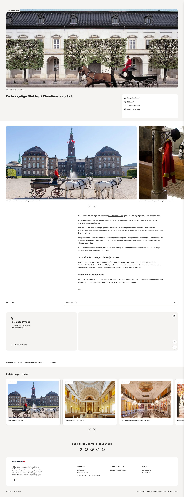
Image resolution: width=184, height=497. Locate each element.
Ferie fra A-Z (146, 470)
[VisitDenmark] (18, 462)
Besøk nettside (132, 109)
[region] (128, 331)
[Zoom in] (174, 342)
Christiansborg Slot (115, 216)
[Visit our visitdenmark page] (92, 449)
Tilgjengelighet (132, 105)
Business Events (82, 473)
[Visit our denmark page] (80, 449)
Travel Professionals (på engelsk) (88, 475)
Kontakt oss (146, 473)
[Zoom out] (174, 347)
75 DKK (129, 102)
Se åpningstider (133, 98)
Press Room (81, 470)
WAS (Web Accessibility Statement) (165, 491)
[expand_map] (174, 316)
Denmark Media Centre (118, 470)
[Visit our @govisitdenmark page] (97, 449)
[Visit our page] (86, 449)
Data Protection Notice (144, 491)
